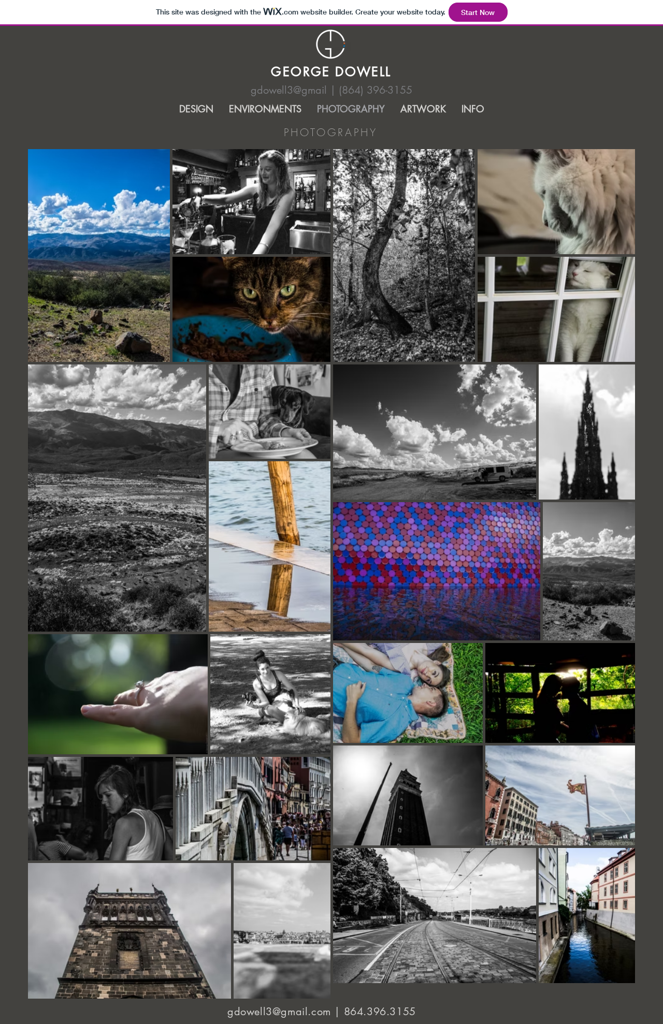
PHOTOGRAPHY (331, 132)
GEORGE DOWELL (331, 72)
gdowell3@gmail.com (279, 1011)
